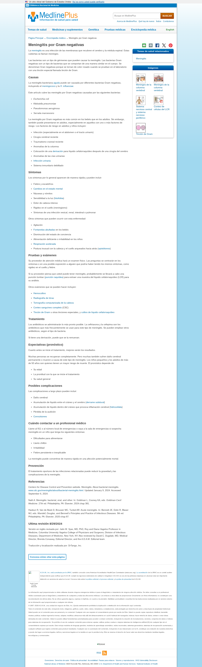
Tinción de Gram (41, 312)
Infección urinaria (42, 160)
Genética (93, 29)
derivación (58, 151)
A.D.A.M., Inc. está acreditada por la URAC (55, 572)
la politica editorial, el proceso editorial (99, 579)
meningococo (49, 86)
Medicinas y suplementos (67, 29)
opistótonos (104, 248)
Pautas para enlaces (107, 660)
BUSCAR (167, 16)
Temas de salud (37, 29)
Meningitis (141, 58)
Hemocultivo (39, 293)
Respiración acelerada (44, 244)
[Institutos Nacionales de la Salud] (28, 5)
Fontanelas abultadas (44, 229)
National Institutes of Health (147, 664)
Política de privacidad (78, 660)
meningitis (37, 50)
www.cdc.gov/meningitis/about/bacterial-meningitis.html (55, 490)
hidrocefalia (116, 407)
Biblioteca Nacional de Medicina (44, 5)
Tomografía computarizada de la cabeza (53, 302)
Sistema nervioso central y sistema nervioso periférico (144, 112)
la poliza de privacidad (123, 579)
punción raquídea (54, 277)
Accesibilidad (93, 660)
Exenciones (49, 660)
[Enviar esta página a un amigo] (144, 45)
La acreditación (142, 572)
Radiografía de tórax (43, 298)
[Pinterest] (171, 45)
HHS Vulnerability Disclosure (146, 660)
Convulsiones (40, 416)
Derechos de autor (62, 660)
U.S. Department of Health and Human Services (117, 664)
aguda (56, 82)
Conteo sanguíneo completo (47, 307)
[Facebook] (157, 45)
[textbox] (137, 16)
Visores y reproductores (125, 660)
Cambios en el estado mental (48, 188)
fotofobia (59, 198)
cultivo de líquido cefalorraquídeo (97, 312)
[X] (164, 45)
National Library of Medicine (54, 664)
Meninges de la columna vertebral (143, 87)
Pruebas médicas (115, 29)
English (170, 29)
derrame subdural (95, 402)
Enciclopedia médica (143, 29)
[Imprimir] (151, 45)
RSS (99, 652)
